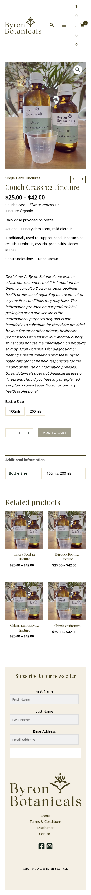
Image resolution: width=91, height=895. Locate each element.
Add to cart (54, 432)
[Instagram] (49, 846)
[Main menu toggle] (64, 25)
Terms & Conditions (45, 821)
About (45, 815)
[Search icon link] (52, 25)
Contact (45, 833)
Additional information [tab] (25, 459)
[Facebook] (41, 846)
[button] (77, 69)
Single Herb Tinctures (22, 177)
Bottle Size (14, 401)
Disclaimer (45, 827)
